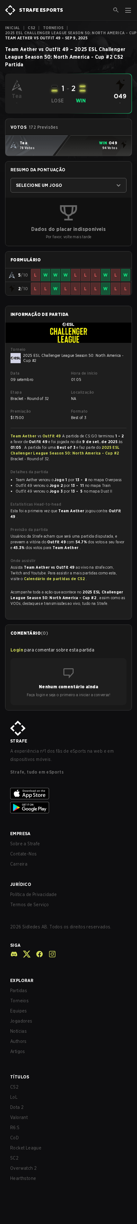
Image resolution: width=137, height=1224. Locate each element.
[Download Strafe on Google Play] (68, 807)
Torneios (53, 27)
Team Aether (24, 436)
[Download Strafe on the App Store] (68, 793)
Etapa (16, 392)
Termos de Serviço (29, 904)
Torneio (18, 349)
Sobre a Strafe (25, 843)
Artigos (17, 1051)
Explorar (21, 980)
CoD (14, 1137)
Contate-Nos (23, 853)
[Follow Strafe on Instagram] (49, 954)
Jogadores (21, 1021)
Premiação (21, 411)
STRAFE (18, 740)
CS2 (31, 27)
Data (15, 373)
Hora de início (84, 373)
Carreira (18, 864)
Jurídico (20, 884)
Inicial (12, 27)
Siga (15, 945)
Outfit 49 (52, 436)
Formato (79, 411)
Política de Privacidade (33, 894)
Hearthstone (23, 1178)
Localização (82, 392)
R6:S (15, 1127)
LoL (14, 1097)
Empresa (20, 833)
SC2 (14, 1158)
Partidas (18, 990)
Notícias (18, 1031)
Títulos (19, 1076)
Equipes (18, 1010)
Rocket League (25, 1147)
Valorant (19, 1117)
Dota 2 (17, 1107)
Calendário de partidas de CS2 (55, 578)
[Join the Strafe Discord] (14, 954)
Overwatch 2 (23, 1168)
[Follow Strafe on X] (24, 954)
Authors (18, 1041)
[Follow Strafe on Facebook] (37, 954)
